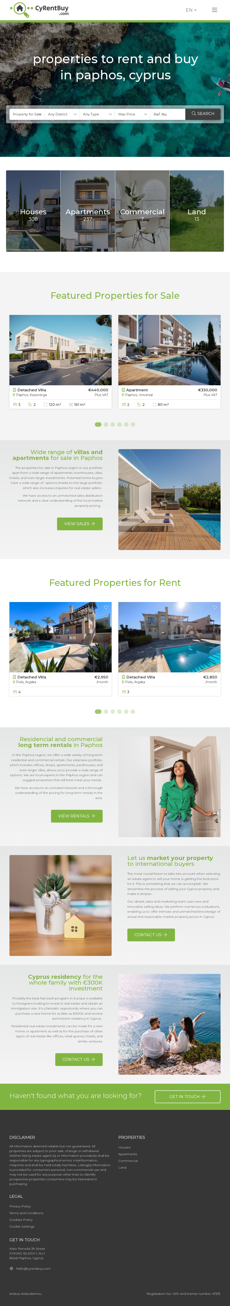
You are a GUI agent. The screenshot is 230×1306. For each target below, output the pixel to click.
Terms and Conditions (26, 1213)
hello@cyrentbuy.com (32, 1269)
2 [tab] (106, 424)
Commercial (128, 1161)
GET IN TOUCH (185, 1096)
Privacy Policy (20, 1206)
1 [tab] (97, 424)
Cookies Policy (21, 1220)
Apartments (127, 1154)
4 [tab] (119, 424)
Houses (124, 1147)
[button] (27, 114)
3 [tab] (113, 424)
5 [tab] (126, 424)
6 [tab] (133, 424)
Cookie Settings (21, 1226)
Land (122, 1167)
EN (189, 10)
